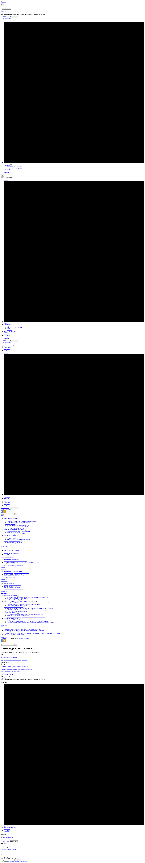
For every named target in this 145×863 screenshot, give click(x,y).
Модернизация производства (14, 542)
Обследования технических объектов (13, 607)
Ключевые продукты (9, 500)
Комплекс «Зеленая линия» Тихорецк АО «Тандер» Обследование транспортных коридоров (30, 608)
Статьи (5, 336)
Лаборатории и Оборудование (14, 168)
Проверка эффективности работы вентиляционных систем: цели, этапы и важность (25, 631)
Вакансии (9, 170)
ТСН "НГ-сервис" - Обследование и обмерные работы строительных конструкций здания (30, 610)
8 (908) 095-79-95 (5, 16)
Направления (7, 334)
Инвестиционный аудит (13, 538)
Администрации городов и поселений (13, 589)
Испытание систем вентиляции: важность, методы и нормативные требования (24, 630)
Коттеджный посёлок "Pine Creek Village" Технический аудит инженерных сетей (27, 597)
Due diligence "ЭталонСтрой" (14, 600)
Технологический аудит (13, 544)
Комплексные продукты (10, 331)
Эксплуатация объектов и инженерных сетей (15, 561)
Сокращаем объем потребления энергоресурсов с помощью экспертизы (22, 629)
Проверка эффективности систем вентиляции (18, 522)
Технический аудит (12, 536)
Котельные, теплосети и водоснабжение (14, 529)
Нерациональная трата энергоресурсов (14, 634)
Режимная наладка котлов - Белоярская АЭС (18, 615)
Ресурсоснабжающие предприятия (12, 587)
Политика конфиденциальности (9, 849)
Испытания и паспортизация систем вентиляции (19, 519)
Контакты (6, 172)
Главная (6, 21)
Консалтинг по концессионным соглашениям (18, 539)
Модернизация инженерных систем (13, 571)
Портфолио (7, 335)
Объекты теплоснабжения (10, 612)
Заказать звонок (14, 16)
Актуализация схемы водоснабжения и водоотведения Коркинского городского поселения (30, 622)
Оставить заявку (6, 8)
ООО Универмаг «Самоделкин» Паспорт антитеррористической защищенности (27, 621)
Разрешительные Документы (14, 166)
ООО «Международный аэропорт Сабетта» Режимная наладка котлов (25, 614)
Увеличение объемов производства (13, 574)
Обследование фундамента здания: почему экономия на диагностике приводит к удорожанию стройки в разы (32, 633)
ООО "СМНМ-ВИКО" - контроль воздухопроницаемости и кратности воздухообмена (29, 602)
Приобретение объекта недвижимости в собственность (18, 563)
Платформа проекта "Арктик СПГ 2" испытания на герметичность (24, 604)
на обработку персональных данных (17, 861)
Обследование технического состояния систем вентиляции (22, 521)
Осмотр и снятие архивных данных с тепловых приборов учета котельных (26, 617)
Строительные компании (10, 583)
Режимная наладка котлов (13, 532)
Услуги (5, 163)
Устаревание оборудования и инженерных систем (16, 573)
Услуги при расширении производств (13, 565)
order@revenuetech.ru (6, 18)
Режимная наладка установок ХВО (16, 534)
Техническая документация (11, 618)
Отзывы (9, 169)
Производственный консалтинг (12, 541)
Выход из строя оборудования (11, 577)
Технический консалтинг (10, 535)
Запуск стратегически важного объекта (14, 575)
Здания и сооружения (9, 524)
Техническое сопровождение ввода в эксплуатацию (20, 525)
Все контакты (4, 642)
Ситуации (6, 332)
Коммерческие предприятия (11, 586)
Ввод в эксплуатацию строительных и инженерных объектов (19, 601)
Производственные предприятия (12, 585)
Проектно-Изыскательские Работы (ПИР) (17, 526)
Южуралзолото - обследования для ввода (17, 605)
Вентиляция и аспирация (10, 518)
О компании (7, 165)
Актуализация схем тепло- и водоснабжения (18, 531)
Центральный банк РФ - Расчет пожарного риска (19, 620)
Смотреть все (4, 546)
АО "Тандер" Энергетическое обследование (18, 611)
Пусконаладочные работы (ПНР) (15, 528)
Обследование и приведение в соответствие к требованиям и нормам (21, 562)
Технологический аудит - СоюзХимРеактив (18, 598)
